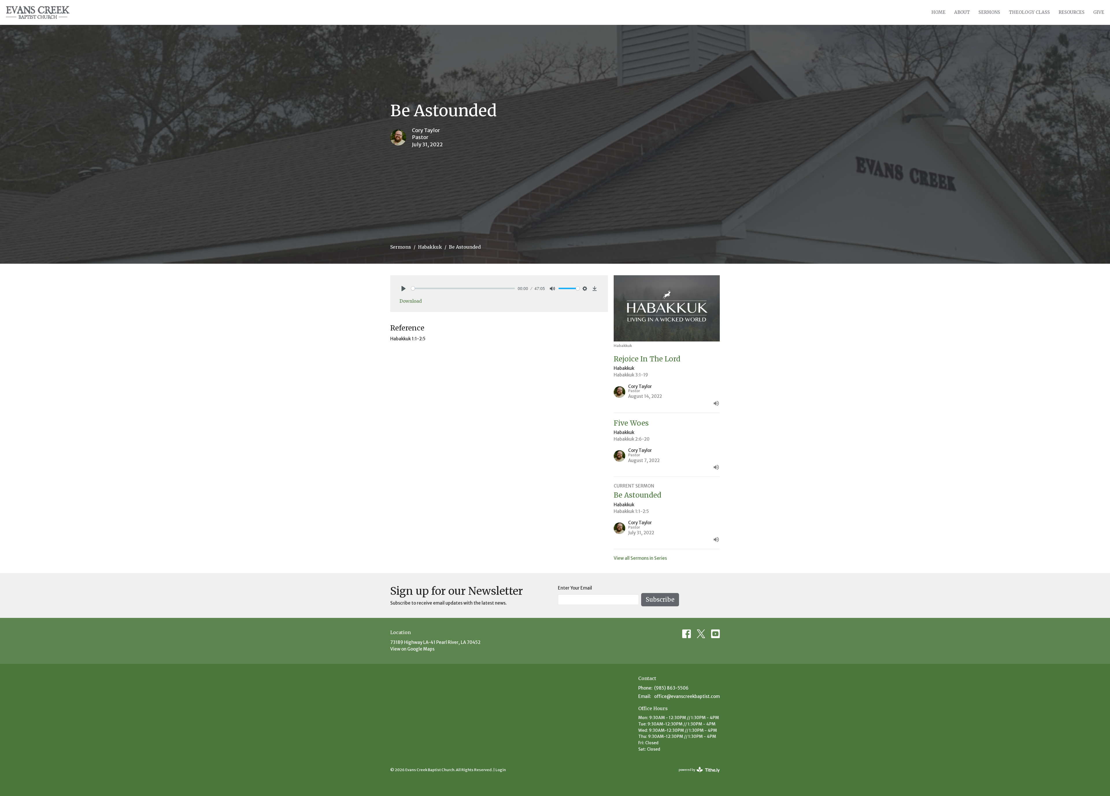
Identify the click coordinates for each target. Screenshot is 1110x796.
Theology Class (1029, 12)
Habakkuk (430, 247)
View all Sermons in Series (640, 558)
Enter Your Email (575, 588)
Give (1098, 12)
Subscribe (660, 599)
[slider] (463, 288)
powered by (697, 775)
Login (500, 769)
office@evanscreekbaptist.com (687, 696)
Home (938, 12)
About (962, 12)
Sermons (989, 12)
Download (410, 301)
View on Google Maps (412, 649)
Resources (1072, 12)
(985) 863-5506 (671, 688)
